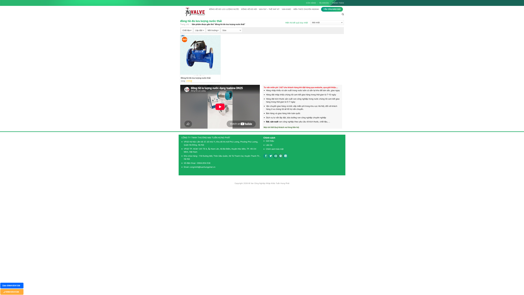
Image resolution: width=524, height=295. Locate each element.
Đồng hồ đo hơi (249, 9)
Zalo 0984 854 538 (11, 285)
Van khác (286, 9)
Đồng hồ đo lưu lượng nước (224, 9)
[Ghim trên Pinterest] (280, 156)
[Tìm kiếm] (343, 14)
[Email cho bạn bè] (275, 156)
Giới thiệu (270, 141)
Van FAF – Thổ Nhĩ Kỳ (269, 9)
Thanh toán (338, 3)
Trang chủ (184, 24)
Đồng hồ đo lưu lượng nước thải (196, 78)
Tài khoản (324, 3)
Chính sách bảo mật (275, 149)
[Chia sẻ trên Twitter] (271, 156)
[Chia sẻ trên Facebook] (266, 156)
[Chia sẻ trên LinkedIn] (285, 156)
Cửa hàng (311, 3)
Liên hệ (269, 145)
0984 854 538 (12, 292)
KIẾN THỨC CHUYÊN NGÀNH (306, 9)
